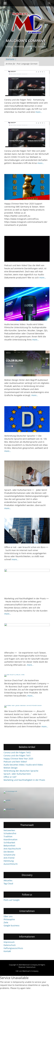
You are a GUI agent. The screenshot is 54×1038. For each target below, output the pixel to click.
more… (38, 112)
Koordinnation (10, 839)
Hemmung (9, 860)
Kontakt (7, 951)
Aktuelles (8, 880)
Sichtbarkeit (9, 842)
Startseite (11, 59)
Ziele (6, 922)
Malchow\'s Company (30, 971)
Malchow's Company (26, 40)
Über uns (8, 916)
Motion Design (11, 767)
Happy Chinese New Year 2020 (18, 758)
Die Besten (9, 851)
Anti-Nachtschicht (12, 848)
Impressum (9, 942)
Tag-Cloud (8, 883)
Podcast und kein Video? (15, 761)
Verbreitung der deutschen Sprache (21, 770)
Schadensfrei (10, 833)
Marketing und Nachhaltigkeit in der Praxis (24, 780)
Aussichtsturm (11, 864)
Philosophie (9, 919)
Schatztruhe (9, 854)
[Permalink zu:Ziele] (27, 801)
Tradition (8, 836)
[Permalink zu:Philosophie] (27, 792)
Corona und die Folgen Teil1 (17, 755)
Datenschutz (10, 945)
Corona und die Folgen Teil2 (17, 752)
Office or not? (10, 776)
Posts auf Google (12, 900)
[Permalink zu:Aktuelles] (27, 810)
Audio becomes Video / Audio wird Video (23, 764)
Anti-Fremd (9, 857)
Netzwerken (9, 830)
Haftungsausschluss (13, 948)
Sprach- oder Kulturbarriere (17, 773)
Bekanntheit (9, 845)
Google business (11, 925)
